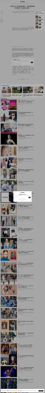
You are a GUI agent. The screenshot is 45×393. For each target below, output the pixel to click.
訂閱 (29, 197)
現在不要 (22, 200)
